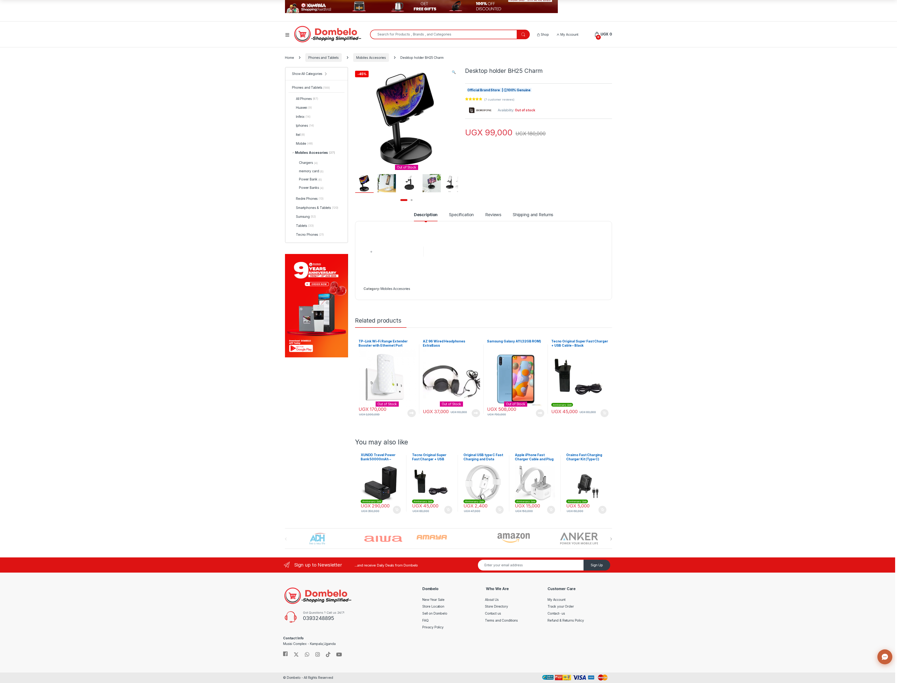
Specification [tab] (461, 215)
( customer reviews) (499, 99)
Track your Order (561, 606)
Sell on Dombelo (434, 613)
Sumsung (306, 216)
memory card (311, 171)
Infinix (303, 117)
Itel (300, 135)
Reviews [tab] (493, 215)
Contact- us (556, 613)
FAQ (425, 620)
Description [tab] (426, 215)
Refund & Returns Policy (566, 620)
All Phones (307, 99)
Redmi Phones (310, 199)
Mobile (304, 143)
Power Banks (311, 188)
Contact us (493, 613)
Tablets (304, 226)
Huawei (304, 107)
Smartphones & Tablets (317, 208)
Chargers (308, 163)
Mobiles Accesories (371, 58)
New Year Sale (433, 600)
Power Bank (310, 179)
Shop (544, 34)
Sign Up (597, 565)
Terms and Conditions (501, 620)
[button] (454, 72)
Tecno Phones (310, 234)
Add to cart (605, 413)
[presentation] (611, 539)
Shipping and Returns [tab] (533, 215)
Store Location (433, 606)
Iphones (305, 125)
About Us (492, 600)
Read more (411, 413)
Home (289, 58)
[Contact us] (884, 656)
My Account (568, 34)
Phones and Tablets (323, 58)
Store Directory (496, 606)
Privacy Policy (433, 627)
